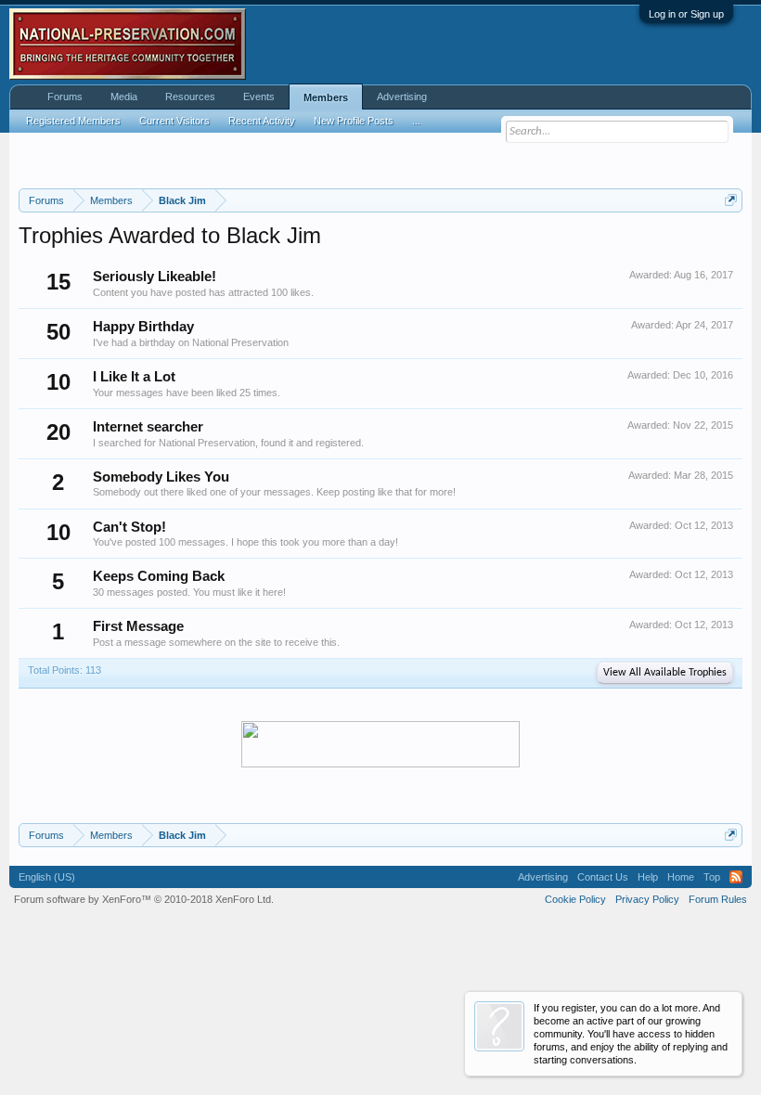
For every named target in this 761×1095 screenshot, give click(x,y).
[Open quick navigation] (731, 200)
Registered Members (73, 120)
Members (325, 97)
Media (123, 96)
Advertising (402, 96)
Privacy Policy (647, 899)
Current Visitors (174, 120)
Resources (190, 96)
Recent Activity (261, 120)
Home (680, 876)
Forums (65, 96)
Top (711, 876)
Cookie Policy (575, 899)
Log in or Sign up (686, 13)
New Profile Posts (353, 120)
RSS (735, 876)
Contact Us (602, 876)
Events (259, 96)
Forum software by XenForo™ (144, 899)
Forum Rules (718, 899)
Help (648, 876)
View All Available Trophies (665, 672)
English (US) (47, 876)
